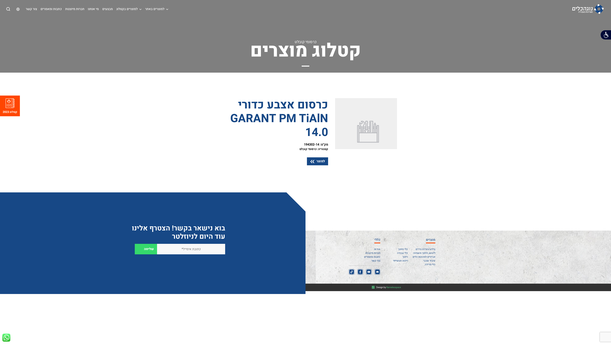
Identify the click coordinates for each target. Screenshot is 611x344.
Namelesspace (393, 287)
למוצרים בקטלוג (127, 9)
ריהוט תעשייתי (400, 261)
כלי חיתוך (403, 249)
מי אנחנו (93, 9)
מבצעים (107, 9)
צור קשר (31, 9)
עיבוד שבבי (429, 261)
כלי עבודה (402, 253)
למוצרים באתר (154, 9)
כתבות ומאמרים (51, 9)
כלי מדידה (430, 264)
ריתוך (405, 257)
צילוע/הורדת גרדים (425, 249)
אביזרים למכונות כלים (424, 257)
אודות (377, 249)
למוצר (320, 161)
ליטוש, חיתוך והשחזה (424, 253)
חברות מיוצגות (74, 9)
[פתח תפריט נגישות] (606, 34)
